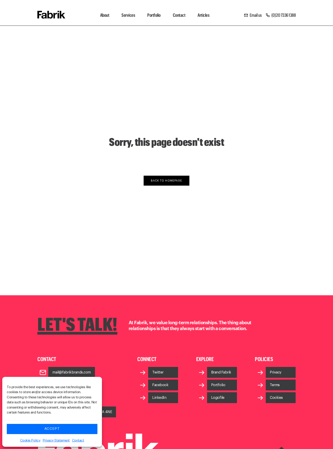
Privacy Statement (56, 440)
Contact (78, 440)
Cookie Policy (30, 440)
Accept (52, 428)
